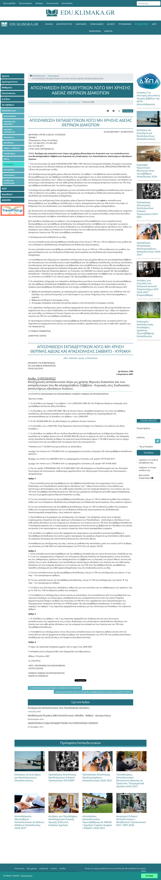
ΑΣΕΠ (154, 24)
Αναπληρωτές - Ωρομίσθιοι (10, 122)
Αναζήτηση (43, 868)
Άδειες (6, 159)
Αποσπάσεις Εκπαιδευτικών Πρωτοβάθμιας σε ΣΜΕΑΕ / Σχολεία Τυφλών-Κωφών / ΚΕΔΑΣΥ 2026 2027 (97, 822)
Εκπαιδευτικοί (141, 24)
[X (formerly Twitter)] (119, 111)
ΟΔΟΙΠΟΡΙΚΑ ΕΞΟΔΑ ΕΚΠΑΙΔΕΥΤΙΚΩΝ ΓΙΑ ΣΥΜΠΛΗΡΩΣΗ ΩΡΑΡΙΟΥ (63, 723)
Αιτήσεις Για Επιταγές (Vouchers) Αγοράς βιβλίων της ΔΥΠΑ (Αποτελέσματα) (148, 98)
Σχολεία (49, 24)
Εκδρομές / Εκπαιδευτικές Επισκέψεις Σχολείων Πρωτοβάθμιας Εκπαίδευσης (145, 329)
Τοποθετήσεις (9, 153)
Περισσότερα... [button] (27, 876)
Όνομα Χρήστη (143, 428)
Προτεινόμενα (25, 3)
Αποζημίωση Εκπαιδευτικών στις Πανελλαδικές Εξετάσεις (58, 707)
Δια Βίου (111, 24)
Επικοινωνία (52, 3)
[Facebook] (108, 111)
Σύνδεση (148, 452)
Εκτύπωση (127, 111)
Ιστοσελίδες (67, 3)
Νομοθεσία (95, 31)
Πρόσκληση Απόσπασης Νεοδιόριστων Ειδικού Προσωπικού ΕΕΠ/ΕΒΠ (147, 210)
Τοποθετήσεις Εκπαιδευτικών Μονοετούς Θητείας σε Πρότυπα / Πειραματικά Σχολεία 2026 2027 (130, 780)
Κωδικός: (141, 437)
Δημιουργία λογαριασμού (145, 476)
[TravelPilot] (12, 210)
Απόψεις (39, 3)
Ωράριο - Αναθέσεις (12, 148)
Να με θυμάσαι (146, 446)
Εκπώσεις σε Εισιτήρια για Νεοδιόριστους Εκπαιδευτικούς (146, 134)
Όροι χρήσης (32, 868)
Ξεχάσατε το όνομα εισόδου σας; (147, 469)
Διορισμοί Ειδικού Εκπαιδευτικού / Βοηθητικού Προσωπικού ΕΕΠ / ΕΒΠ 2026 (131, 821)
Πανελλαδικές (97, 24)
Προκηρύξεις (9, 170)
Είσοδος (62, 868)
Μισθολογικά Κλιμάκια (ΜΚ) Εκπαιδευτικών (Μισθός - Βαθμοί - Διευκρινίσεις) (69, 715)
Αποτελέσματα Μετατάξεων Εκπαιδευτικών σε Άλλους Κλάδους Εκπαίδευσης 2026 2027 (29, 822)
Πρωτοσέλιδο (9, 3)
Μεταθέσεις (9, 143)
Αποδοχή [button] (149, 876)
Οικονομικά (9, 164)
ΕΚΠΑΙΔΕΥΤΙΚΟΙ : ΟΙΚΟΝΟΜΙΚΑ (66, 102)
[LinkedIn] (113, 111)
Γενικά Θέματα (10, 116)
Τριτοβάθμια (124, 24)
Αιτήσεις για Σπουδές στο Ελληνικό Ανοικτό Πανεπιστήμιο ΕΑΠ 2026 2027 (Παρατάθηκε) (147, 288)
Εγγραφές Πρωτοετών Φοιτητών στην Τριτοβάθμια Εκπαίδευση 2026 (147, 170)
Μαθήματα (81, 24)
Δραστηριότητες (64, 24)
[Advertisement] (80, 51)
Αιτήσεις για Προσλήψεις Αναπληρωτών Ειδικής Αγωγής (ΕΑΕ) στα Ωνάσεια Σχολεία (62, 821)
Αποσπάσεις (9, 137)
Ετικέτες (54, 868)
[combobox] (148, 3)
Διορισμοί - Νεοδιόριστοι (9, 130)
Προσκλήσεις (9, 175)
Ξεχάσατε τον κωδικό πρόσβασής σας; (148, 461)
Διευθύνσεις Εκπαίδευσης (9, 181)
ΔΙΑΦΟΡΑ (108, 31)
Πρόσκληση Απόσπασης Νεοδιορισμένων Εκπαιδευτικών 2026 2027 (148, 248)
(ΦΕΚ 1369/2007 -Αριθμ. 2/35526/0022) (81, 358)
